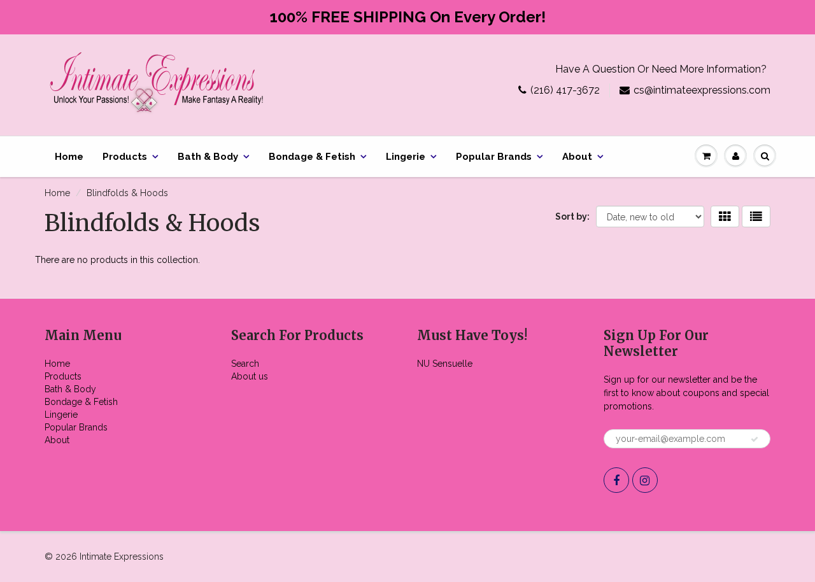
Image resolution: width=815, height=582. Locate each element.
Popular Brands (494, 156)
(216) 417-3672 (565, 90)
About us (249, 376)
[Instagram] (645, 480)
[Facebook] (616, 480)
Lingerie (405, 156)
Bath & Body (208, 156)
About (577, 156)
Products (125, 156)
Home (69, 156)
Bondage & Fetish (312, 156)
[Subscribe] (754, 439)
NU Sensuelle (444, 363)
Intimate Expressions (122, 556)
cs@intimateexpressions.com (702, 90)
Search (245, 363)
